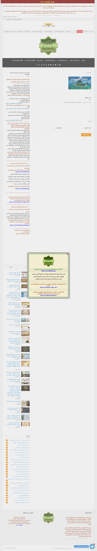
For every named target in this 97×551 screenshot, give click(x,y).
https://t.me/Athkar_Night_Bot (48, 287)
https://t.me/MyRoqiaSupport (48, 295)
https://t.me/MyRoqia (48, 271)
